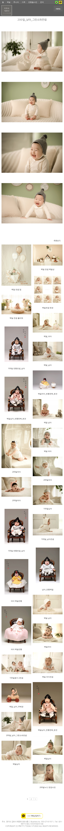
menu (58, 9)
